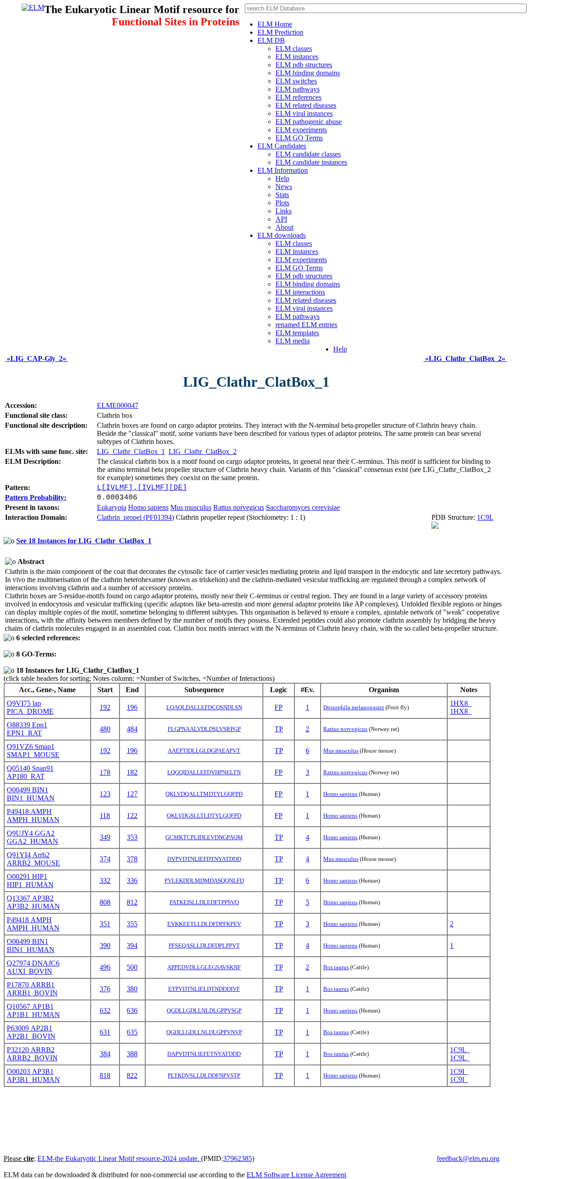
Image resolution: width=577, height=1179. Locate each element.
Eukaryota (111, 507)
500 (132, 967)
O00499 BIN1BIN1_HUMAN (31, 794)
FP (279, 707)
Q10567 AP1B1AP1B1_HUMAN (33, 1010)
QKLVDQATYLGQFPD (204, 794)
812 (132, 902)
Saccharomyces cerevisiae (303, 507)
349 (105, 837)
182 (132, 772)
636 (132, 1010)
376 (105, 989)
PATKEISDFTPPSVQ (204, 902)
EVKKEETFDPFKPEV (204, 923)
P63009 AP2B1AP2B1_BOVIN (31, 1032)
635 (132, 1032)
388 (132, 1054)
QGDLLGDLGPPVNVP (204, 1032)
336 (132, 880)
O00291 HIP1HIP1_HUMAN (30, 880)
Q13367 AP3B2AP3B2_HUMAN (33, 902)
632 (105, 1010)
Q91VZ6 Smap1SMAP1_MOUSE (33, 750)
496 (105, 967)
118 (105, 815)
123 (105, 794)
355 (132, 924)
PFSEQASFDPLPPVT (204, 945)
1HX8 (461, 703)
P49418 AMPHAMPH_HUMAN (33, 815)
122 (132, 815)
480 (105, 729)
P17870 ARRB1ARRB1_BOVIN (32, 989)
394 (132, 945)
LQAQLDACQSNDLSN (204, 707)
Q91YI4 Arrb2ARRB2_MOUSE (33, 859)
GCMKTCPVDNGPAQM (204, 837)
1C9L (485, 517)
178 (105, 772)
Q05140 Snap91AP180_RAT (30, 772)
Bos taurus (336, 967)
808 (105, 902)
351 (105, 924)
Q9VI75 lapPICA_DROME (30, 707)
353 (132, 837)
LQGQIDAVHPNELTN (204, 772)
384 (105, 1054)
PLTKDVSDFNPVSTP (204, 1075)
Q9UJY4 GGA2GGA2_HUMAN (32, 837)
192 (105, 707)
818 (105, 1075)
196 (132, 707)
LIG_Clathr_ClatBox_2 (203, 451)
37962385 (237, 1158)
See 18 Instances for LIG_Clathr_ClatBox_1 (83, 541)
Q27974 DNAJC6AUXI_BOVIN (33, 967)
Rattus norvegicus (238, 507)
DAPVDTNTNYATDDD (204, 1053)
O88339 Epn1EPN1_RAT (27, 729)
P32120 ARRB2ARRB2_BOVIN (32, 1054)
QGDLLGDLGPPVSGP (204, 1010)
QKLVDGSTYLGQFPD (204, 815)
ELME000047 (117, 405)
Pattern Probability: (35, 497)
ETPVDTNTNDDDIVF (204, 988)
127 (132, 794)
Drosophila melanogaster (353, 707)
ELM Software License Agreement (296, 1175)
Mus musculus (190, 507)
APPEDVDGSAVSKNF (204, 967)
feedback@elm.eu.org (468, 1158)
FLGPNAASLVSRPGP (204, 729)
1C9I (459, 1071)
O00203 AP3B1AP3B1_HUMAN (33, 1075)
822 (132, 1075)
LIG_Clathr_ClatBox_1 (131, 451)
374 (105, 859)
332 (105, 880)
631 (105, 1032)
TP (279, 729)
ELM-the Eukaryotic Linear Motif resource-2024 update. (119, 1158)
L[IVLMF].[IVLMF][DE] (142, 488)
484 (132, 729)
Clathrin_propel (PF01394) (135, 517)
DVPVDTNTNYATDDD (204, 858)
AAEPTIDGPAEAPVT (204, 750)
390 (105, 945)
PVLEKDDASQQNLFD (204, 880)
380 (132, 989)
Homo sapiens (148, 507)
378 (132, 859)
